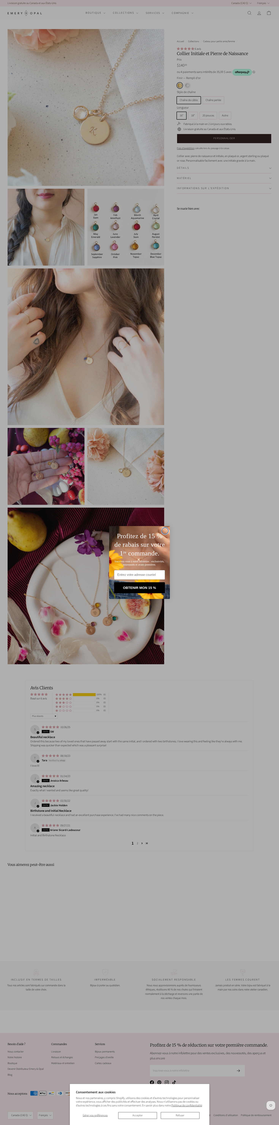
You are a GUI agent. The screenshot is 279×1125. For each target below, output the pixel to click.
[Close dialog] (165, 531)
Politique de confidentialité (186, 1106)
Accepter (137, 1115)
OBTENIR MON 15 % (139, 588)
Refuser (180, 1115)
